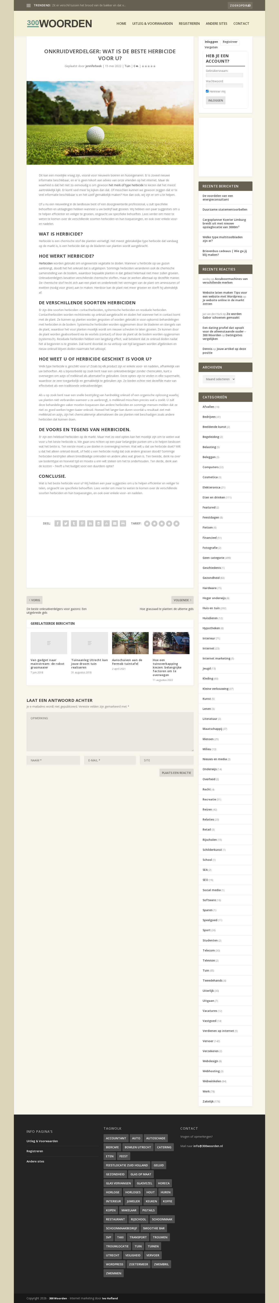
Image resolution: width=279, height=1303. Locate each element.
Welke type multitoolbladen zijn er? (223, 239)
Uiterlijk (208, 991)
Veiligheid (133, 1255)
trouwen (160, 1237)
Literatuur (210, 719)
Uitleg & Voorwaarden (152, 24)
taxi (120, 1237)
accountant (116, 1138)
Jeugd (207, 668)
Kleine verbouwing (216, 689)
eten (110, 1156)
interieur (113, 1201)
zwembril (161, 1264)
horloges (133, 1192)
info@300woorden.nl (208, 1146)
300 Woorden (58, 1298)
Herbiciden (46, 263)
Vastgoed (209, 1021)
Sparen (208, 910)
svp (108, 1237)
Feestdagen (211, 517)
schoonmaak (162, 1219)
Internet (208, 648)
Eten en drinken (214, 497)
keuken (151, 1201)
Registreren (189, 24)
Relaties (208, 819)
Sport (207, 930)
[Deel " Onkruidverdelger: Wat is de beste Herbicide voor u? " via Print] (123, 523)
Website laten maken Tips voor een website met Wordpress (225, 294)
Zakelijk (208, 1101)
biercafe (112, 1147)
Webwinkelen (212, 1081)
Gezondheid (211, 578)
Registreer (230, 42)
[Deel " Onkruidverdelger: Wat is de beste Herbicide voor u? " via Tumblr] (74, 523)
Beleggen (209, 457)
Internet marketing (216, 658)
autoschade (155, 1138)
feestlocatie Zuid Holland (127, 1165)
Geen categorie (213, 558)
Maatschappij (212, 729)
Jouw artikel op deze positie (224, 350)
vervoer (152, 1255)
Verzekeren (211, 1051)
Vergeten (211, 47)
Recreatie (209, 799)
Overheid (209, 779)
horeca (164, 1183)
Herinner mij (217, 91)
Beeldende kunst (214, 427)
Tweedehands (212, 980)
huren (166, 1192)
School (207, 860)
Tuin (127, 66)
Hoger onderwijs (214, 598)
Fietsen (208, 527)
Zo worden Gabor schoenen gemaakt (222, 315)
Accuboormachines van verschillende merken (82, 5)
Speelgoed (210, 920)
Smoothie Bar (154, 1228)
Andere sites (216, 24)
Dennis (207, 349)
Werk (206, 1091)
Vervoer (208, 1041)
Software (209, 900)
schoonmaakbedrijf (121, 1228)
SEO (205, 880)
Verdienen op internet (218, 1031)
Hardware (210, 588)
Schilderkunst (212, 850)
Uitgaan (208, 1001)
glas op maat (141, 1174)
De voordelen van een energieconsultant (218, 197)
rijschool (138, 1219)
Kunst (207, 699)
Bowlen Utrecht (138, 1147)
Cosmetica (210, 477)
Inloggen (211, 42)
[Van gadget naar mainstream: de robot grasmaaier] (49, 643)
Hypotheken (211, 628)
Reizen (207, 809)
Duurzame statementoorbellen (225, 209)
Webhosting (211, 1071)
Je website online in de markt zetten (223, 302)
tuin (138, 1246)
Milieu (207, 749)
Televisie (209, 960)
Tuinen (153, 1246)
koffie (167, 1201)
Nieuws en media (215, 759)
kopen (111, 1210)
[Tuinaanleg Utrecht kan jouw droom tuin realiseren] (89, 643)
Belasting (209, 447)
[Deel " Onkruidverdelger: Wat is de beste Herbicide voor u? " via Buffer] (98, 523)
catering (164, 1147)
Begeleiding (211, 437)
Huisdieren (210, 618)
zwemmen (113, 1273)
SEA (205, 870)
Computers (211, 467)
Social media (212, 890)
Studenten (210, 940)
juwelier (133, 1201)
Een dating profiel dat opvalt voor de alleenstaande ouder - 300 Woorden (224, 331)
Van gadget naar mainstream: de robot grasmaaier (48, 663)
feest (123, 1156)
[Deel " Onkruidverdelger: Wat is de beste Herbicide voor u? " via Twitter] (66, 523)
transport (138, 1237)
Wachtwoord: (214, 81)
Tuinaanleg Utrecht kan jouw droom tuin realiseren (89, 663)
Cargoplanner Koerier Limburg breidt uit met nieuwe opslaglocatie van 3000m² (224, 223)
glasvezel (144, 1183)
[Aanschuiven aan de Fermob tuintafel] (130, 643)
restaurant (115, 1219)
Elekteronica (211, 487)
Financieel (210, 538)
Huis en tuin (211, 608)
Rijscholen (210, 840)
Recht (207, 789)
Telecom (209, 950)
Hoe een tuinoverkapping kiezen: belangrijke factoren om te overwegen (167, 667)
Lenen (207, 709)
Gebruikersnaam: (217, 71)
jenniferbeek (93, 66)
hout (150, 1192)
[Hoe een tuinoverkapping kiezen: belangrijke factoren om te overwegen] (171, 643)
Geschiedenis (212, 568)
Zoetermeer (138, 1264)
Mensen (208, 739)
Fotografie (210, 548)
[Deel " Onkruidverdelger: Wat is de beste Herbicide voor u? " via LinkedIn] (90, 523)
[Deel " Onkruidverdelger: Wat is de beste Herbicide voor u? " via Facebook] (58, 523)
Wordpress (114, 1264)
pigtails (148, 1210)
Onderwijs (210, 769)
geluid (159, 1165)
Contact (241, 24)
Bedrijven (209, 417)
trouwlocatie (117, 1246)
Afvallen (208, 407)
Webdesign (210, 1061)
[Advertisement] (110, 559)
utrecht (112, 1255)
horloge (112, 1192)
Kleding (208, 678)
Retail (207, 829)
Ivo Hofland (110, 1298)
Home (121, 24)
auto (136, 1138)
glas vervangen (118, 1183)
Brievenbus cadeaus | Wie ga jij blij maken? (225, 253)
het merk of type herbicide (126, 185)
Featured (209, 507)
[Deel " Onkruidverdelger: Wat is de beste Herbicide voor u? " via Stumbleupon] (107, 523)
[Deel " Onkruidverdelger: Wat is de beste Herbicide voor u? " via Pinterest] (82, 523)
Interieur (209, 638)
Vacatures (210, 1011)
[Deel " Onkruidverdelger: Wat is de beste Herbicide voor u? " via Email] (115, 523)
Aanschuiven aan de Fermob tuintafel (127, 662)
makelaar (129, 1210)
